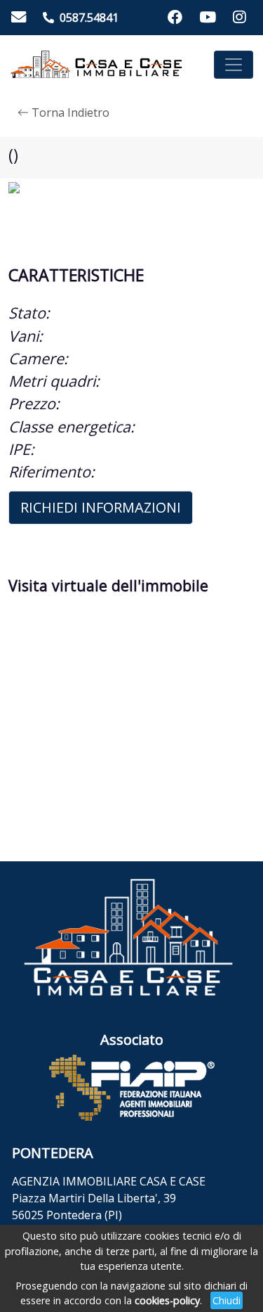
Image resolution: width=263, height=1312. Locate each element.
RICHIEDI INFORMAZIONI (100, 507)
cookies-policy (167, 1300)
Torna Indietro (69, 112)
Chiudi (227, 1300)
